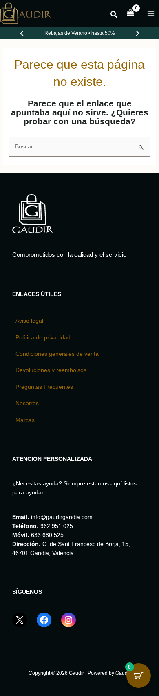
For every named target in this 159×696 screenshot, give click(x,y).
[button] (114, 15)
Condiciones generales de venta (57, 354)
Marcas (25, 420)
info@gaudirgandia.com (62, 517)
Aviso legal (29, 321)
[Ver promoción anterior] (21, 33)
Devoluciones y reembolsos (50, 370)
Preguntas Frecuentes (44, 387)
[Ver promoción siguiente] (137, 33)
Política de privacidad (43, 338)
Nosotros (27, 403)
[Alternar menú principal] (151, 13)
